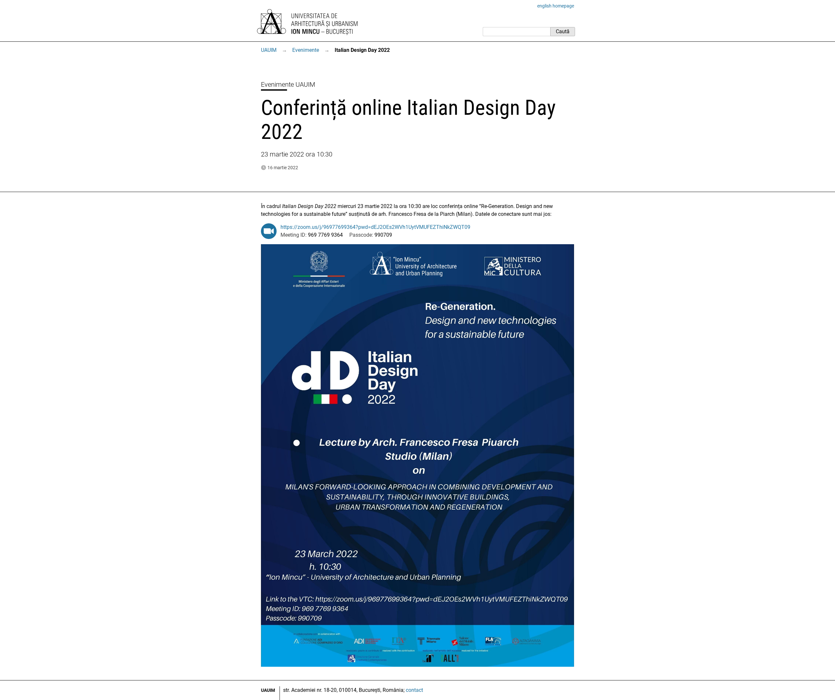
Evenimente (305, 50)
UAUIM (269, 50)
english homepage (555, 5)
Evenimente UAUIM (288, 84)
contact (414, 690)
